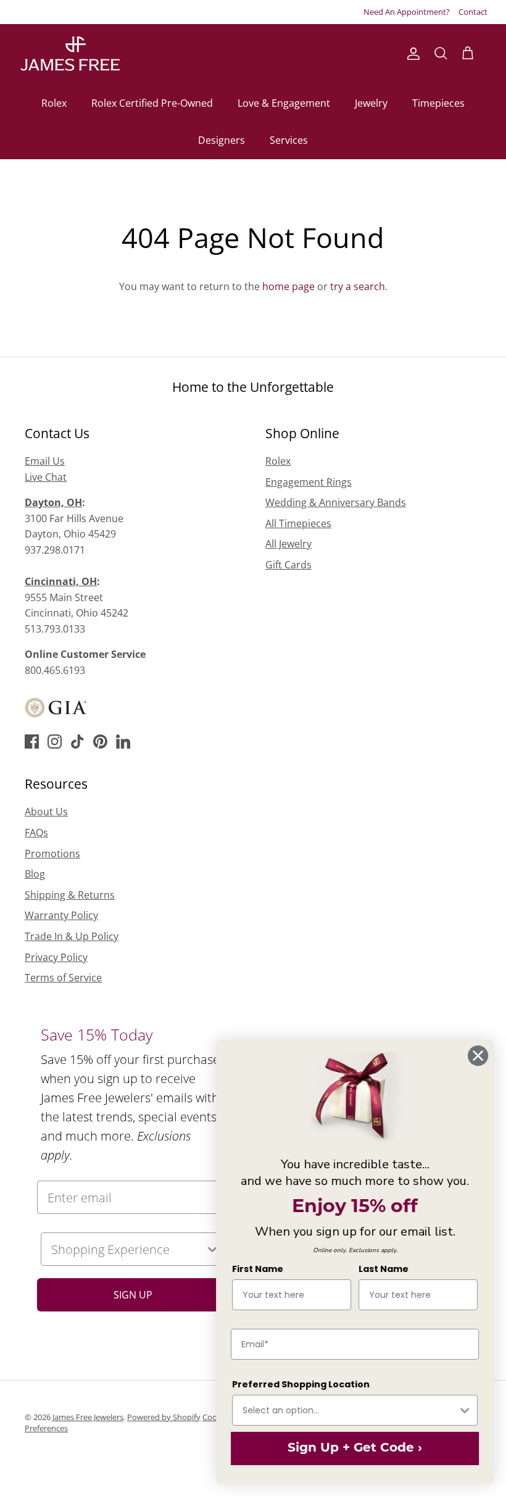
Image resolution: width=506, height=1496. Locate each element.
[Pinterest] (100, 741)
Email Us (45, 461)
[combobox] (128, 1249)
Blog (35, 874)
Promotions (52, 853)
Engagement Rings (308, 482)
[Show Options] (464, 1410)
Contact (472, 11)
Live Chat (46, 477)
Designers (221, 140)
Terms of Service (63, 977)
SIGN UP (133, 1294)
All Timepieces (298, 523)
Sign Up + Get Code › (355, 1448)
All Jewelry (288, 544)
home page (288, 286)
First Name (257, 1269)
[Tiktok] (77, 741)
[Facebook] (32, 741)
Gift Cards (288, 564)
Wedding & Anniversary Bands (335, 502)
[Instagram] (55, 741)
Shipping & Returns (70, 895)
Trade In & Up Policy (71, 936)
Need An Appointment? (406, 11)
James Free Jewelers (87, 1417)
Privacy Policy (56, 957)
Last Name (384, 1269)
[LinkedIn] (123, 741)
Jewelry (371, 103)
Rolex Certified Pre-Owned (152, 103)
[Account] (411, 53)
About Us (46, 811)
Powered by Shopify (164, 1417)
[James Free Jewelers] (69, 54)
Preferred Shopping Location (301, 1384)
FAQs (36, 832)
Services (289, 140)
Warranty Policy (61, 915)
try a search (357, 286)
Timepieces (438, 103)
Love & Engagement (284, 103)
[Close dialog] (478, 1055)
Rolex (54, 103)
